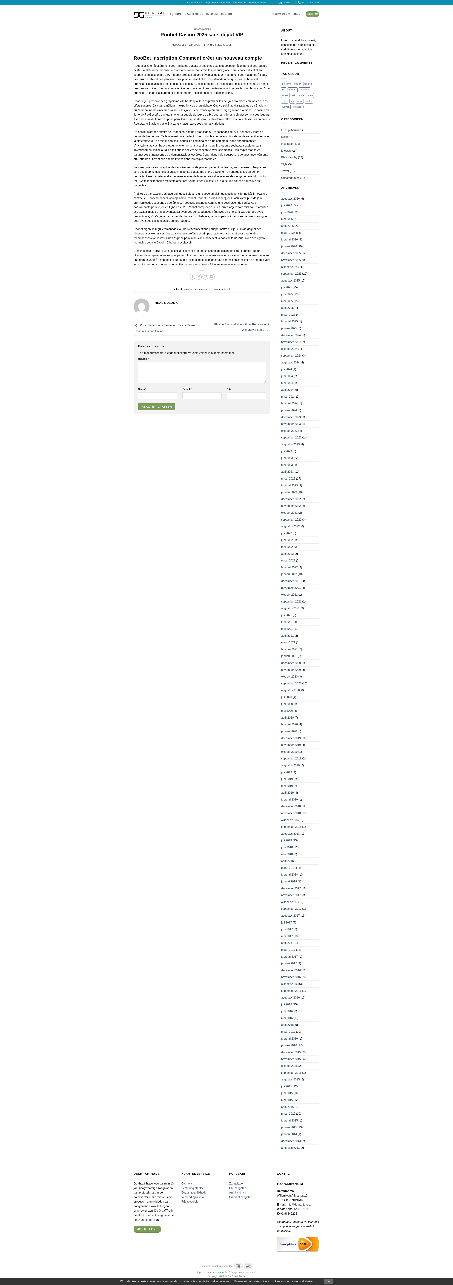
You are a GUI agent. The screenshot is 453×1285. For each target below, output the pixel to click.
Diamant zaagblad (240, 1197)
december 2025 (291, 253)
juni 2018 (287, 847)
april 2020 (287, 717)
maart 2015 (288, 1113)
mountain (304, 89)
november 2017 (291, 895)
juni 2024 (287, 376)
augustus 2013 (290, 1147)
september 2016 (291, 990)
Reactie (143, 358)
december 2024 (291, 335)
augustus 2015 (290, 1079)
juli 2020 (286, 697)
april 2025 (287, 307)
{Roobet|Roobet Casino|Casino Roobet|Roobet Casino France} (186, 198)
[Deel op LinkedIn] (212, 277)
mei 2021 (287, 628)
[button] (171, 14)
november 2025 (291, 260)
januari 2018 (289, 881)
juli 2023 (286, 451)
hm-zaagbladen (143, 1219)
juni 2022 (287, 539)
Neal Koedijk (224, 45)
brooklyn (286, 83)
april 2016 (287, 1024)
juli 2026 (286, 205)
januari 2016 (289, 1045)
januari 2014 (289, 1134)
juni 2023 (287, 458)
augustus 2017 (290, 915)
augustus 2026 (290, 198)
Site (229, 389)
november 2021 (291, 587)
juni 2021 (287, 621)
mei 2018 (287, 854)
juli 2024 (286, 369)
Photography (289, 157)
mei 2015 (287, 1100)
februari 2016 (289, 1038)
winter (309, 101)
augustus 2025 (290, 280)
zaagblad (223, 1272)
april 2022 (287, 553)
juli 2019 (286, 772)
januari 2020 (289, 731)
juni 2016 (287, 1011)
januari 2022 (289, 574)
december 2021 (291, 581)
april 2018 (287, 860)
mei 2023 (287, 464)
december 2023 (291, 417)
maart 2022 (288, 560)
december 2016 (291, 970)
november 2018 (291, 813)
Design (285, 136)
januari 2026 (289, 246)
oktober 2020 (289, 676)
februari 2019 (289, 799)
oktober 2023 (289, 430)
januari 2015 (289, 1127)
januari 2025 (289, 328)
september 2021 (291, 601)
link (228, 289)
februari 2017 (289, 956)
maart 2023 (288, 478)
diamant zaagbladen (158, 1215)
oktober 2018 (289, 820)
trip (292, 101)
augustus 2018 (290, 833)
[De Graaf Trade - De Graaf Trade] (149, 14)
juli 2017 (286, 922)
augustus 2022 (290, 526)
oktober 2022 (289, 512)
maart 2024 (288, 396)
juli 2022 (286, 533)
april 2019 (287, 792)
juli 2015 (286, 1086)
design (297, 83)
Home (178, 14)
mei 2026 (287, 218)
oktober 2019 (289, 751)
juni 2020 (287, 703)
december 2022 (291, 499)
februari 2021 (289, 649)
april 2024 (287, 389)
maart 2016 (288, 1031)
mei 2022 (287, 546)
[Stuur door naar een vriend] (205, 277)
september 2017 (291, 908)
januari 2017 (289, 963)
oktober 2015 (289, 1065)
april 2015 (287, 1106)
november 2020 (291, 669)
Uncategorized (202, 29)
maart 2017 (288, 949)
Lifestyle (286, 150)
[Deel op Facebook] (192, 277)
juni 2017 (287, 929)
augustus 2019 (290, 765)
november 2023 (291, 423)
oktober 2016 (289, 983)
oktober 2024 (289, 348)
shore (301, 95)
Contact (226, 14)
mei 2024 (287, 383)
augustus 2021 (290, 608)
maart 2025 (288, 314)
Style (284, 164)
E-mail (186, 389)
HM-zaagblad (237, 1188)
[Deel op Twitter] (199, 277)
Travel (285, 171)
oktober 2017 (289, 901)
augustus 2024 (290, 362)
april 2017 (287, 942)
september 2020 (291, 683)
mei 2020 (287, 710)
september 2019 (291, 758)
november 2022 (291, 505)
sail (293, 95)
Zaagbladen (193, 14)
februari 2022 (289, 567)
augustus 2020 (290, 690)
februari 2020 (289, 724)
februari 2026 (289, 239)
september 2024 (291, 355)
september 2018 (291, 826)
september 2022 (291, 519)
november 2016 (291, 977)
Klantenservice (281, 14)
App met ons (147, 1229)
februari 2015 (289, 1120)
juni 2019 (287, 779)
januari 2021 (289, 656)
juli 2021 (286, 615)
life (283, 89)
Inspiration (287, 143)
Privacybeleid (190, 1201)
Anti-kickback (238, 1192)
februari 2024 (289, 403)
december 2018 (291, 806)
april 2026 (287, 225)
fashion (308, 83)
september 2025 (291, 273)
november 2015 (291, 1058)
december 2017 (291, 888)
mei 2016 (287, 1018)
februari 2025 (289, 321)
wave (299, 101)
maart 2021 (288, 642)
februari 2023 (289, 485)
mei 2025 (287, 301)
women (285, 106)
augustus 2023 (290, 444)
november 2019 (291, 744)
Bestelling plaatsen (193, 1188)
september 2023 (291, 437)
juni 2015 (287, 1093)
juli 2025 (286, 287)
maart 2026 (288, 232)
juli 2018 (286, 840)
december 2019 (291, 738)
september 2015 (291, 1072)
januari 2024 (289, 410)
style (310, 95)
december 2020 (291, 662)
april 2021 (287, 635)
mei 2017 (287, 936)
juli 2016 (286, 1004)
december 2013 (291, 1141)
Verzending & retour (193, 1197)
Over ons (212, 14)
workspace (298, 106)
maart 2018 (288, 867)
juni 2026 (287, 212)
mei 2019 (287, 785)
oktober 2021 (289, 594)
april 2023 (287, 471)
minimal (293, 89)
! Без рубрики (290, 130)
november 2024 (291, 341)
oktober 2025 (289, 266)
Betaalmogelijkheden (194, 1192)
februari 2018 (289, 874)
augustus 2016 (290, 997)
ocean (285, 95)
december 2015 (291, 1052)
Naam (142, 389)
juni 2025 (287, 294)
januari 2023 (289, 492)
